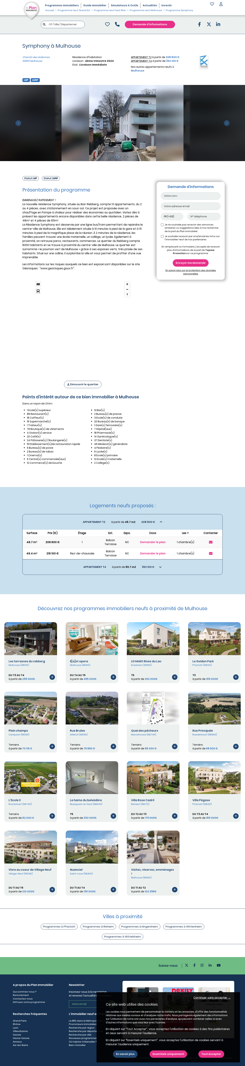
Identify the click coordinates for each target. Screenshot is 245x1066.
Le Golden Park (203, 661)
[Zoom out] (127, 289)
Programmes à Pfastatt (59, 926)
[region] (83, 326)
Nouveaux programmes (83, 1038)
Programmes (62, 5)
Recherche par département (86, 1031)
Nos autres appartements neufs (152, 68)
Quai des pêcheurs (144, 731)
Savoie (17, 1034)
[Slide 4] (128, 157)
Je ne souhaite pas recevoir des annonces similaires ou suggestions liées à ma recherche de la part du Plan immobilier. (191, 228)
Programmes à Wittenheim (184, 926)
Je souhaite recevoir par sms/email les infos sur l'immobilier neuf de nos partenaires (192, 238)
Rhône (16, 1024)
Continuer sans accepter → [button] (212, 998)
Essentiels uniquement (168, 1054)
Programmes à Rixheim (98, 926)
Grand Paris (20, 1020)
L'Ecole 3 (15, 800)
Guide (94, 5)
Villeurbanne (20, 1031)
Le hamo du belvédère (86, 800)
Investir (166, 5)
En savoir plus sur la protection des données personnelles (191, 272)
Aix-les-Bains (20, 1045)
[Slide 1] (117, 157)
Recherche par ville (80, 1034)
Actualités (150, 5)
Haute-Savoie (21, 1038)
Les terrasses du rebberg (27, 661)
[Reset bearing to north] (127, 294)
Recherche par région (82, 1027)
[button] (221, 4)
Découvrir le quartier (84, 384)
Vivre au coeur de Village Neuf (30, 870)
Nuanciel (76, 870)
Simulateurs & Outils (124, 5)
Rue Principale (202, 731)
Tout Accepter (211, 1054)
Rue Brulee (77, 731)
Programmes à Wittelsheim (122, 936)
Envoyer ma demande (191, 263)
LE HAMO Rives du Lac (146, 661)
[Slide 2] (121, 157)
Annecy (17, 1041)
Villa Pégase (201, 800)
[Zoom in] (127, 284)
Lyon (15, 1027)
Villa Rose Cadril (142, 800)
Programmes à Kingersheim (139, 926)
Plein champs (18, 731)
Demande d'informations (150, 24)
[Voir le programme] (52, 677)
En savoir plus (125, 1054)
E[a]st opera (79, 661)
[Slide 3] (124, 157)
